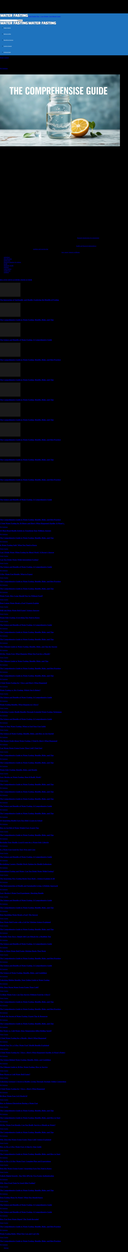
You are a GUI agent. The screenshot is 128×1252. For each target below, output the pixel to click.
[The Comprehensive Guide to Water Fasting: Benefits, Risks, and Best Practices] (10, 356)
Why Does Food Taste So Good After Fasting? (17, 1183)
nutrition (6, 267)
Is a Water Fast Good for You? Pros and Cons (17, 850)
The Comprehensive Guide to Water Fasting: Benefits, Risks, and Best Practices (30, 360)
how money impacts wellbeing (71, 252)
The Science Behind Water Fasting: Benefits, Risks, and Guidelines (25, 1060)
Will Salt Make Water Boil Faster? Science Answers (19, 610)
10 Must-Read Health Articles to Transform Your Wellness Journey (25, 531)
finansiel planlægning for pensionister (88, 238)
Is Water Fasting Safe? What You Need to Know (18, 545)
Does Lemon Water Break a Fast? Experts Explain (19, 603)
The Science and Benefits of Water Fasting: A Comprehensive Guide (26, 340)
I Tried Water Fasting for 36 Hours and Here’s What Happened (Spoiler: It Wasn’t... (32, 523)
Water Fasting (7, 28)
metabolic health (8, 265)
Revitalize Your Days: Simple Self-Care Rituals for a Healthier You (25, 937)
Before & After (7, 34)
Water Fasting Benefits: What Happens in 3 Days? (19, 705)
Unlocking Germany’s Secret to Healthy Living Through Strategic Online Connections (33, 1082)
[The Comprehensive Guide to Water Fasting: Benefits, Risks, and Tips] (10, 316)
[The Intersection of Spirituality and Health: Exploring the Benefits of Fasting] (10, 296)
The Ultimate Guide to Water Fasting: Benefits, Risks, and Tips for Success (28, 647)
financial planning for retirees (12, 262)
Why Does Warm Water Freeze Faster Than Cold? (19, 987)
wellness (6, 272)
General (6, 57)
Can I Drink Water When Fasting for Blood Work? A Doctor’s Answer (27, 552)
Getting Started (8, 46)
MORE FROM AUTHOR (23, 280)
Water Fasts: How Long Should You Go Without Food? (21, 596)
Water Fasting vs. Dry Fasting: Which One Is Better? (20, 690)
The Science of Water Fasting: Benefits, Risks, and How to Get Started (27, 734)
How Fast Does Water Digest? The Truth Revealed (19, 1219)
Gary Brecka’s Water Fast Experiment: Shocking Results (22, 893)
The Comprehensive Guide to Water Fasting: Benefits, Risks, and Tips (27, 320)
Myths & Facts (7, 52)
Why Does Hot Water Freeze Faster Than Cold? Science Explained (25, 1140)
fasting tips (7, 260)
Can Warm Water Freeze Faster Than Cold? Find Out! (21, 748)
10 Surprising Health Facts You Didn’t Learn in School (21, 821)
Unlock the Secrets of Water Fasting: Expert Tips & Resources (24, 1016)
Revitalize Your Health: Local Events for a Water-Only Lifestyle (24, 842)
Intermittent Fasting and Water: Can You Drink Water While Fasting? (27, 871)
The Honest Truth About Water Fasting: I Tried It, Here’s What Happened (28, 741)
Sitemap (6, 1248)
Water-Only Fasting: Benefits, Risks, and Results (18, 770)
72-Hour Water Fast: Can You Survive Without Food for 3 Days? (25, 995)
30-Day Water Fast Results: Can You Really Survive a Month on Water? (28, 1125)
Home (2, 57)
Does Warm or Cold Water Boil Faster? (15, 1074)
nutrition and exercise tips (40, 249)
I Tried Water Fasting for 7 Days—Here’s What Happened (22, 1089)
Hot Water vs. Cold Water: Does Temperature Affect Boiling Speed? (26, 1031)
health (5, 264)
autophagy (7, 257)
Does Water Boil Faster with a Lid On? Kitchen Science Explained (25, 922)
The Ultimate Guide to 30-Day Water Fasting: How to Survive (24, 1067)
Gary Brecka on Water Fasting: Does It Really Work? (20, 777)
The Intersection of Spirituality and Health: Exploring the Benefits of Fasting (29, 300)
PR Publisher (4, 68)
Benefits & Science (8, 40)
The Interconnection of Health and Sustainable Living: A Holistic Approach (29, 886)
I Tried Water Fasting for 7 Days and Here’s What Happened (23, 683)
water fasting (7, 269)
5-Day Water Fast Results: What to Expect (16, 574)
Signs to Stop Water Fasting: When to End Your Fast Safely (23, 726)
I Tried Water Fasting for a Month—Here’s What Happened (23, 1038)
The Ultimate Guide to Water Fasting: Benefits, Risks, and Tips (24, 661)
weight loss (7, 270)
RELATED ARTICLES (7, 280)
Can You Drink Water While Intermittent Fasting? (19, 560)
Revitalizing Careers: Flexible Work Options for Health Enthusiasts (26, 864)
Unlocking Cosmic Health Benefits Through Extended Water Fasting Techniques (31, 712)
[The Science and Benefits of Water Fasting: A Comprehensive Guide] (10, 336)
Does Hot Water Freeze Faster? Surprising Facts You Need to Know (26, 1169)
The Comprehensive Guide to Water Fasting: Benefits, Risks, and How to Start (30, 1118)
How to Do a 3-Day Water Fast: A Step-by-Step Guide (20, 1147)
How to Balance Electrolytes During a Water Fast (19, 1103)
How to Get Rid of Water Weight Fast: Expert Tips (19, 828)
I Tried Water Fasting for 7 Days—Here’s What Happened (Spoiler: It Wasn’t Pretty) (32, 1053)
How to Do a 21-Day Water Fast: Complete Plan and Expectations (25, 1161)
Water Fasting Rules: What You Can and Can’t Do (19, 1234)
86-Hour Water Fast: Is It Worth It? (14, 1096)
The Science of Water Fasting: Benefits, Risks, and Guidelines (23, 973)
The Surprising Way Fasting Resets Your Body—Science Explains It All (27, 879)
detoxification (8, 259)
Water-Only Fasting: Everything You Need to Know (20, 618)
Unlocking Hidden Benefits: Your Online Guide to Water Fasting (24, 980)
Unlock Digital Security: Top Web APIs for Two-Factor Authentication (27, 1176)
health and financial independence (86, 246)
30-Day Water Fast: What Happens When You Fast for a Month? (25, 654)
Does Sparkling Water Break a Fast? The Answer (19, 915)
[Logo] (14, 24)
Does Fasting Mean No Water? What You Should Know (21, 1198)
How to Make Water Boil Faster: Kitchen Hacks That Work (23, 951)
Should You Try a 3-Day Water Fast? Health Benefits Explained (24, 1045)
